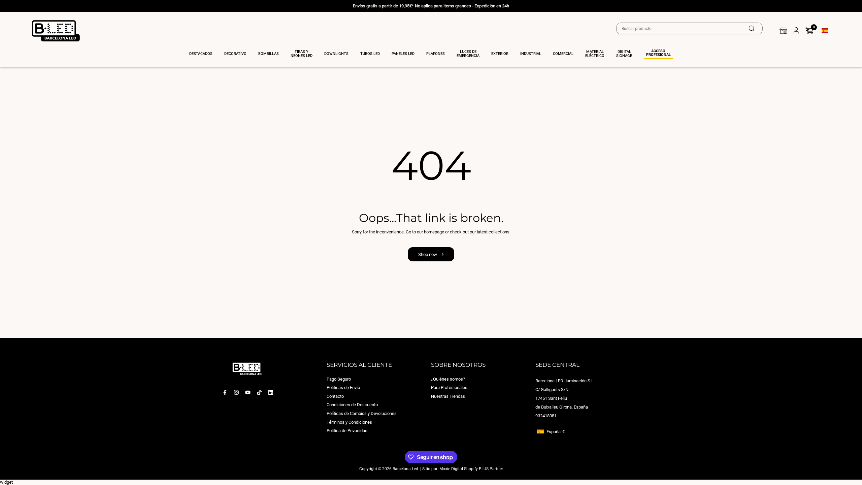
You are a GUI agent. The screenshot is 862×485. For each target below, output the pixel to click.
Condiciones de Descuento (352, 405)
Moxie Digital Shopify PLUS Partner (470, 468)
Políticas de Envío (343, 387)
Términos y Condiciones (349, 422)
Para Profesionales (449, 387)
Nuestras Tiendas (448, 396)
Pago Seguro (339, 379)
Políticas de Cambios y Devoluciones (362, 413)
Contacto (335, 396)
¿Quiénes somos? (448, 379)
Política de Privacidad (347, 430)
